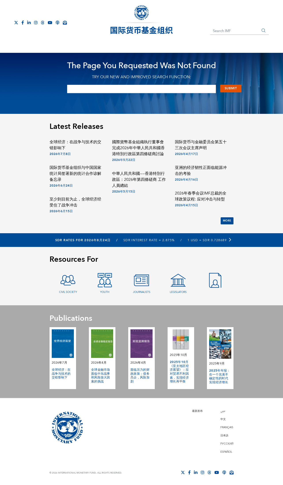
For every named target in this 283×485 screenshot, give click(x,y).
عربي (222, 411)
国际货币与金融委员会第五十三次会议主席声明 (201, 145)
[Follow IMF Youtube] (50, 23)
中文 (223, 419)
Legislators (178, 292)
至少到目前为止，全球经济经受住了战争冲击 (75, 202)
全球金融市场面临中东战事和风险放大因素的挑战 (100, 375)
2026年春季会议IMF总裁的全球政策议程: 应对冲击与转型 (200, 196)
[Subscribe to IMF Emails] (65, 23)
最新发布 (197, 411)
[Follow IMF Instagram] (36, 23)
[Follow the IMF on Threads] (42, 23)
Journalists (141, 292)
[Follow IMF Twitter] (16, 23)
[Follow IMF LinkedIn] (29, 23)
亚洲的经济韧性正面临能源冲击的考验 (201, 170)
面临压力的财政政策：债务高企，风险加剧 (139, 375)
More (227, 220)
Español (226, 452)
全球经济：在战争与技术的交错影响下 (75, 145)
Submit (231, 88)
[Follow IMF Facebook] (22, 23)
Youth (104, 292)
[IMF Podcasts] (57, 23)
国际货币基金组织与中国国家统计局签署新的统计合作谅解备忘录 (75, 173)
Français (226, 427)
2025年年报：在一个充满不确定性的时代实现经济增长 (219, 376)
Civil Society (68, 292)
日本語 (224, 435)
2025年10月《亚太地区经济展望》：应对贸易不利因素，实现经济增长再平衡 (179, 371)
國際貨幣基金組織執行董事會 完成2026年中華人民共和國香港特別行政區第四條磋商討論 (138, 148)
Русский (226, 443)
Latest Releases (76, 126)
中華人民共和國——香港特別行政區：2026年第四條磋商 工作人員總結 (139, 179)
